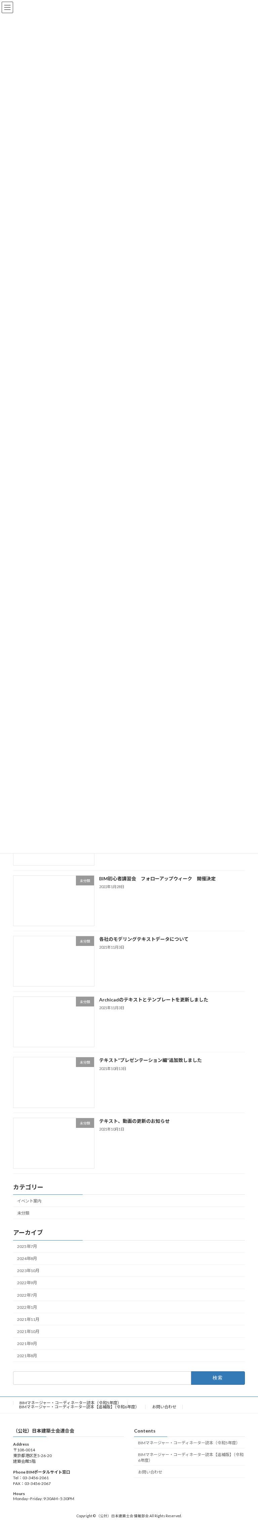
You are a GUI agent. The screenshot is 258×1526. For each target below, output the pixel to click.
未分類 (23, 1213)
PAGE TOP (246, 1473)
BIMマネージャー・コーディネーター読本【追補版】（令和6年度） (79, 1406)
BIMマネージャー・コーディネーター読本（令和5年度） (70, 1402)
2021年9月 (27, 1343)
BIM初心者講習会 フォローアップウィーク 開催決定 (157, 878)
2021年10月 (28, 1331)
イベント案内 (29, 1200)
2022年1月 (27, 1306)
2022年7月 (27, 1294)
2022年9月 (27, 1282)
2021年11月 (28, 1319)
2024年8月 (27, 1258)
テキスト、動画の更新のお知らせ (134, 1120)
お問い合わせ (164, 1406)
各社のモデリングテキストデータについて (143, 939)
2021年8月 (27, 1355)
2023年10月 (28, 1270)
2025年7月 (27, 1246)
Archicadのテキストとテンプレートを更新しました (153, 999)
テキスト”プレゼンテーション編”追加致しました (150, 1060)
